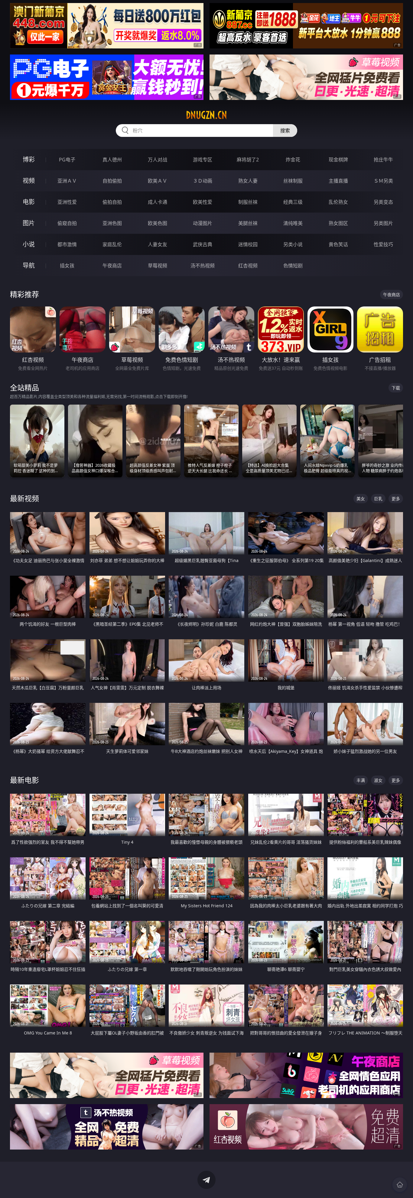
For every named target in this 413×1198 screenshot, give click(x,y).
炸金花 (293, 159)
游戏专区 (202, 159)
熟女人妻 (248, 180)
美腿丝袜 (248, 223)
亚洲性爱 (67, 202)
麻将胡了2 (248, 159)
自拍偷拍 (112, 180)
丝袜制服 (293, 180)
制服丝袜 (248, 202)
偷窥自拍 (67, 223)
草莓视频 (157, 265)
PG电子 (67, 159)
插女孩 (67, 265)
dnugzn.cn (206, 115)
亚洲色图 (112, 223)
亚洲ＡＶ (67, 180)
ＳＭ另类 (383, 180)
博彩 (29, 159)
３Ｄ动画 (202, 180)
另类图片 (383, 223)
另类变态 (383, 202)
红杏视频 (248, 265)
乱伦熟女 (338, 202)
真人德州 (112, 159)
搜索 (285, 130)
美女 (360, 498)
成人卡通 (157, 202)
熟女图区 (338, 223)
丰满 (360, 780)
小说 (29, 244)
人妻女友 (157, 244)
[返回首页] (399, 1184)
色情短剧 (293, 265)
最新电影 (24, 780)
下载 (396, 388)
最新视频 (24, 498)
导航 (29, 265)
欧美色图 (157, 223)
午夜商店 (112, 265)
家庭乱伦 (112, 244)
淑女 (378, 780)
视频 (29, 181)
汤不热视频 (202, 265)
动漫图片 (202, 223)
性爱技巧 (383, 244)
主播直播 (338, 180)
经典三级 (293, 202)
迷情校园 (248, 244)
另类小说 (293, 244)
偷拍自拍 (112, 202)
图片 (29, 223)
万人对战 (157, 159)
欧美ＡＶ (157, 180)
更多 (396, 498)
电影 (29, 202)
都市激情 (67, 244)
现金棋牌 (338, 159)
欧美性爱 (202, 202)
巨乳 (378, 498)
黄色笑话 (338, 244)
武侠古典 (202, 244)
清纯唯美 (293, 223)
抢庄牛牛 (383, 159)
